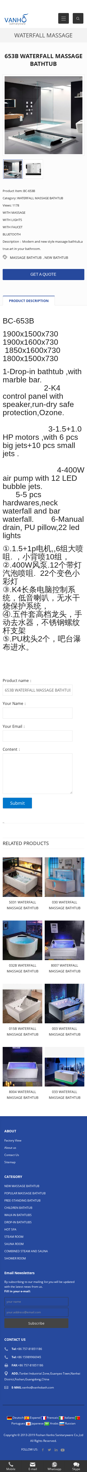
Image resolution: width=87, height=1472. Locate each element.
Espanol (35, 1418)
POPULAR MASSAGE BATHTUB (25, 1193)
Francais (52, 1418)
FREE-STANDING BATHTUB (22, 1200)
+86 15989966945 (29, 1357)
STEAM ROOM (13, 1237)
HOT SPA (10, 1229)
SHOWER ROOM (15, 1258)
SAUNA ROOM (14, 1244)
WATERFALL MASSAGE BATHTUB (40, 198)
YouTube (62, 1450)
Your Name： (15, 703)
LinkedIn (56, 1450)
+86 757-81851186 (29, 1349)
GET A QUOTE (43, 274)
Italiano (69, 1418)
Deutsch (18, 1418)
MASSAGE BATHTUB (26, 257)
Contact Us (11, 1155)
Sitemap (9, 1162)
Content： (12, 749)
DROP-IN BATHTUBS (18, 1222)
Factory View (12, 1140)
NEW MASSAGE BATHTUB (21, 1186)
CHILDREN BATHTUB (18, 1208)
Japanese (37, 1423)
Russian (69, 1423)
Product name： (18, 680)
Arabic (54, 1423)
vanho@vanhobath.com (38, 1387)
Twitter (49, 1450)
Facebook (43, 1450)
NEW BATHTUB (56, 257)
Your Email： (14, 726)
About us (10, 1148)
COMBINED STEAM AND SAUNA (26, 1251)
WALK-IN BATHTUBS (18, 1215)
